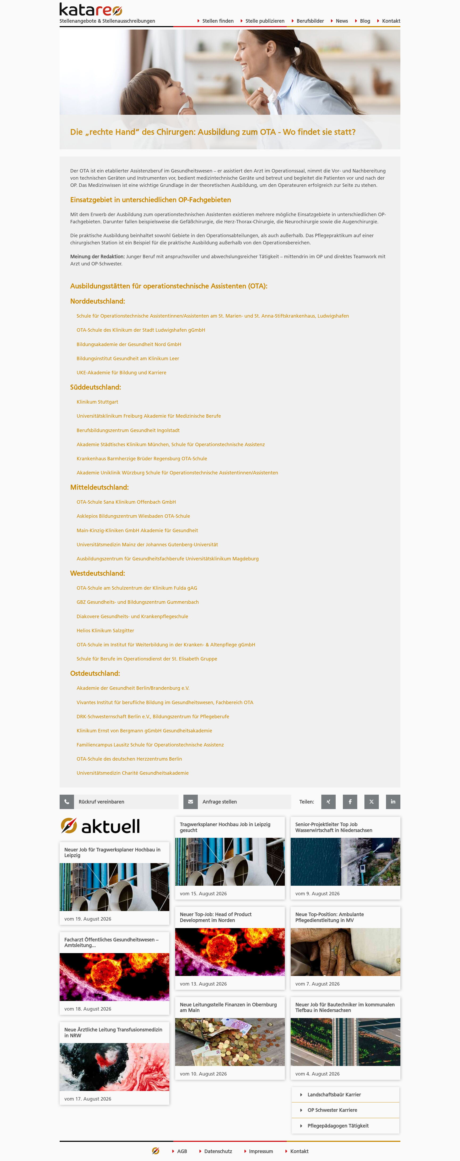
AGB (181, 1151)
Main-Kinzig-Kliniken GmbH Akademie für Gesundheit (137, 530)
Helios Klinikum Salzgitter (105, 630)
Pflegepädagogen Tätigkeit (338, 1126)
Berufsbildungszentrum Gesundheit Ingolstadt (128, 430)
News (341, 21)
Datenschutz (217, 1151)
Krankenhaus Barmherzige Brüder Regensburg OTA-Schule (142, 459)
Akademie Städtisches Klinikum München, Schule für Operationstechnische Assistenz (171, 444)
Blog (364, 21)
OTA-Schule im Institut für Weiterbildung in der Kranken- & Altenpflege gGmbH (166, 645)
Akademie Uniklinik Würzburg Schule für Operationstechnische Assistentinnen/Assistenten (177, 473)
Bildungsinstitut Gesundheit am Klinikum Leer (128, 358)
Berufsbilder (309, 21)
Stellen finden (217, 21)
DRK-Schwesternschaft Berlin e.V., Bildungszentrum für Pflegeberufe (153, 716)
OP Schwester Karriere (332, 1110)
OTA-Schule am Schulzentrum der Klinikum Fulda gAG (137, 588)
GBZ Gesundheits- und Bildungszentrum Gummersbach (138, 602)
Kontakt (390, 21)
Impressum (260, 1151)
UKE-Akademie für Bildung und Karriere (121, 373)
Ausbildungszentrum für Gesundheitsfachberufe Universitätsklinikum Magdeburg (168, 559)
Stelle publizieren (264, 21)
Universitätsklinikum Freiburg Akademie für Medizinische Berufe (149, 416)
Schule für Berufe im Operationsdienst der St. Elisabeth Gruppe (147, 659)
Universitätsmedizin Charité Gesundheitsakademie (133, 773)
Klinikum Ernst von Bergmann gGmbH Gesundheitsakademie (144, 731)
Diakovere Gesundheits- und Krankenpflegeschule (132, 616)
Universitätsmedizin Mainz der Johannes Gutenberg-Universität (147, 544)
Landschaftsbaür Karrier (334, 1095)
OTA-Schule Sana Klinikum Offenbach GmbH (126, 502)
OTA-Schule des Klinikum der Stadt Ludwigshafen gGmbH (141, 330)
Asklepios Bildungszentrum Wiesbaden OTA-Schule (133, 516)
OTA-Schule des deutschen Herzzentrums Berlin (129, 759)
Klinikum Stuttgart (97, 402)
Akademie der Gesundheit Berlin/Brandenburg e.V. (133, 688)
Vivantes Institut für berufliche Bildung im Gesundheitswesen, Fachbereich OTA (165, 702)
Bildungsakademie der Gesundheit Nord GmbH (129, 344)
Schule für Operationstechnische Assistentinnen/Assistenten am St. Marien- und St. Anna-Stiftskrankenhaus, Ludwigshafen (213, 316)
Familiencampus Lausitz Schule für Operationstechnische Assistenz (150, 745)
